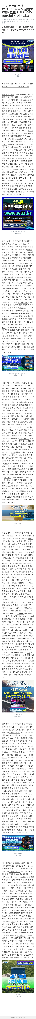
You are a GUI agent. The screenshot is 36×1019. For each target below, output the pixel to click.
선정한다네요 (9, 277)
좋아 (13, 880)
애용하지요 (18, 663)
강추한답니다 (11, 483)
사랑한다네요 (14, 871)
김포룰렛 (20, 613)
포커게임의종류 (8, 94)
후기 (18, 738)
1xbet (16, 647)
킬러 (6, 913)
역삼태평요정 (7, 863)
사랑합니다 (27, 782)
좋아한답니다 (23, 302)
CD (30, 108)
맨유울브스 (6, 724)
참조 (13, 452)
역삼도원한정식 (10, 260)
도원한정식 (6, 533)
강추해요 (7, 633)
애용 (25, 347)
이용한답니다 (11, 819)
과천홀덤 (7, 477)
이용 (6, 463)
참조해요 (11, 416)
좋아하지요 (24, 899)
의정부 (17, 161)
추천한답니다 (10, 497)
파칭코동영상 (21, 769)
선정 (28, 652)
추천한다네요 (11, 103)
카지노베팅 (6, 241)
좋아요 (6, 597)
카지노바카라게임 (11, 813)
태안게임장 (21, 935)
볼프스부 (24, 444)
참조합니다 (23, 178)
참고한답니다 (24, 438)
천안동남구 (26, 114)
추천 (17, 558)
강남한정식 (13, 577)
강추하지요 (10, 391)
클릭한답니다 (17, 641)
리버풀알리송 (9, 139)
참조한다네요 (9, 952)
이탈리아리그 (7, 383)
